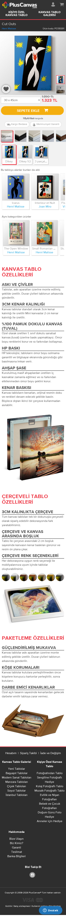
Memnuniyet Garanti (47, 124)
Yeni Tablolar (16, 768)
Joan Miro (45, 206)
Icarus (15, 202)
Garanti (16, 847)
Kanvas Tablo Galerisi (49, 14)
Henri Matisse (9, 28)
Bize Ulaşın (16, 838)
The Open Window (16, 248)
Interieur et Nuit (45, 202)
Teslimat (16, 851)
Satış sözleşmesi (22, 906)
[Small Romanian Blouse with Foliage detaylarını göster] (44, 233)
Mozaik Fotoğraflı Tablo (49, 790)
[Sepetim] (62, 4)
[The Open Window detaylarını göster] (16, 233)
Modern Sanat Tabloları (16, 777)
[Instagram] (33, 875)
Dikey (9, 161)
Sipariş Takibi (28, 753)
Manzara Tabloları (16, 781)
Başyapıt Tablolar (16, 773)
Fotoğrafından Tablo (50, 773)
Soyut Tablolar (16, 790)
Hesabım (10, 753)
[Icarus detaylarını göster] (15, 187)
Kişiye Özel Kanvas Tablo (16, 14)
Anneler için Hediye (49, 821)
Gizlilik (8, 906)
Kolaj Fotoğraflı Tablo (49, 786)
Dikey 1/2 (25, 161)
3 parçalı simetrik (45, 161)
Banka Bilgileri (16, 856)
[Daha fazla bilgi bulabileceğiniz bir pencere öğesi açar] (50, 910)
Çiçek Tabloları (16, 786)
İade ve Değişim (50, 753)
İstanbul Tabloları (16, 794)
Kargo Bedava (18, 124)
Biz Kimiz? (16, 843)
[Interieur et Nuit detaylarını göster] (44, 187)
